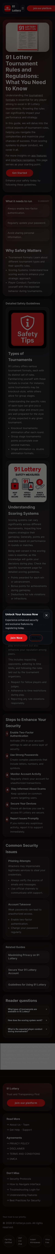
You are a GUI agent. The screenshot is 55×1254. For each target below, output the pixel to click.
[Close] (46, 615)
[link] (16, 638)
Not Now (36, 638)
